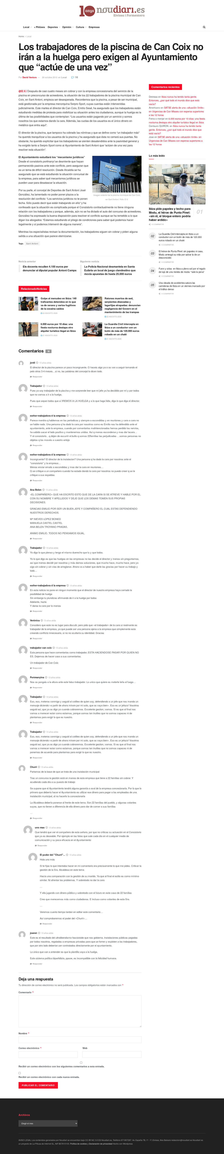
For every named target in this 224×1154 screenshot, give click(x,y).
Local (26, 27)
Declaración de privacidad (100, 1143)
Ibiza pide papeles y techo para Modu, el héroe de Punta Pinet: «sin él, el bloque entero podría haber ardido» (170, 214)
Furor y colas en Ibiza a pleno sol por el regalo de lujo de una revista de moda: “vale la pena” (182, 270)
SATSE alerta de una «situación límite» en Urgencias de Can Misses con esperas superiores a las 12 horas (176, 111)
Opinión (66, 27)
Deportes (53, 27)
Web (84, 1048)
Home (21, 36)
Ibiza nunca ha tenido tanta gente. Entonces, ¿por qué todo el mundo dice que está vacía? (174, 100)
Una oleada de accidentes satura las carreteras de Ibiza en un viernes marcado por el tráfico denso (182, 286)
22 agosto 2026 (49, 313)
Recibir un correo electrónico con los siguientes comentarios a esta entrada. (61, 1066)
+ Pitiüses (39, 27)
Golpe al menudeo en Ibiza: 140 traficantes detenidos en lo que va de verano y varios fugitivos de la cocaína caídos (58, 303)
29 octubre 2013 (49, 77)
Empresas (94, 27)
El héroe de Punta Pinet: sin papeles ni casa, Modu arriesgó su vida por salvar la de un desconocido (181, 254)
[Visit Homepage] (112, 11)
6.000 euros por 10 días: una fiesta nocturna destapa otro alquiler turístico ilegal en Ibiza (58, 327)
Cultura (80, 27)
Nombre (24, 1033)
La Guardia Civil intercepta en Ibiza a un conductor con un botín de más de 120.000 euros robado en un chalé (122, 329)
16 (76, 77)
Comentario (26, 992)
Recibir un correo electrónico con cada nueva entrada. (49, 1077)
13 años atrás (45, 362)
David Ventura (29, 77)
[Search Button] (204, 27)
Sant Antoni (32, 243)
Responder (37, 376)
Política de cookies (78, 1143)
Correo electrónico (30, 1048)
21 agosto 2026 (49, 335)
